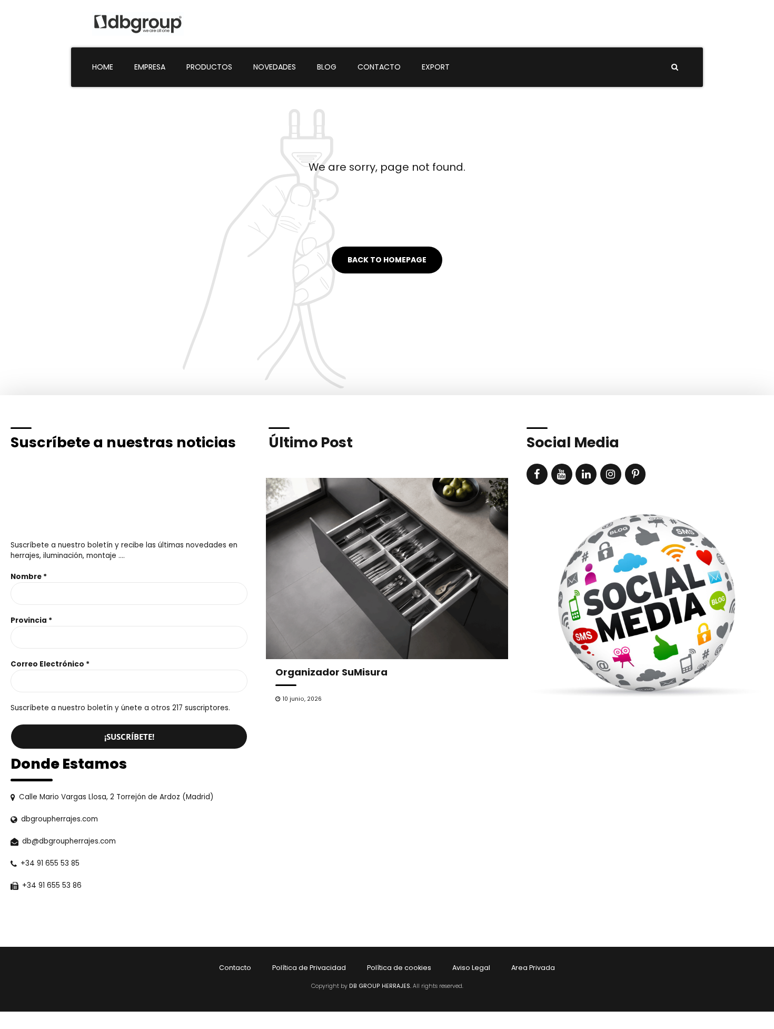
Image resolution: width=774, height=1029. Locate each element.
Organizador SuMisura (331, 672)
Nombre (29, 577)
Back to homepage (387, 260)
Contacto (379, 67)
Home (102, 67)
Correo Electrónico (50, 664)
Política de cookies (399, 967)
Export (436, 67)
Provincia (31, 620)
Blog (326, 67)
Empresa (149, 67)
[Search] (674, 67)
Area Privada (533, 967)
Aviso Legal (471, 967)
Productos (209, 67)
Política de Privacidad (309, 967)
